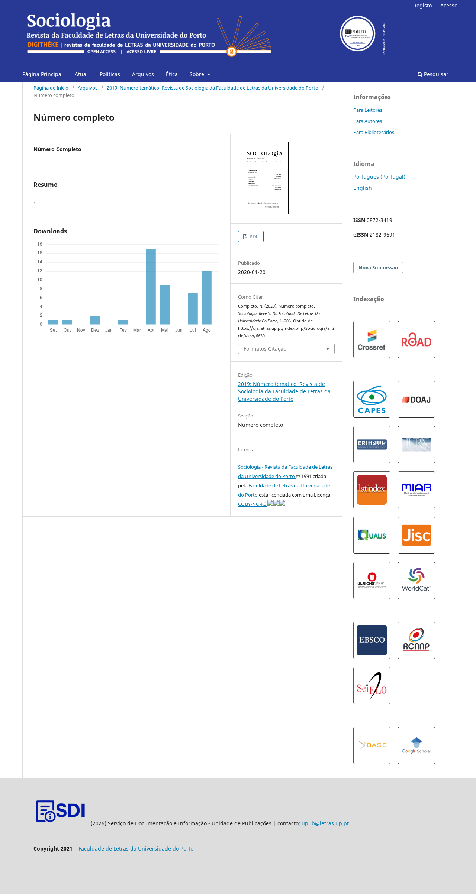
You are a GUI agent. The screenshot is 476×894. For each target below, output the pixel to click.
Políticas (110, 74)
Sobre (198, 74)
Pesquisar (435, 74)
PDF (253, 236)
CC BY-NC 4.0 (252, 504)
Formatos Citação (265, 348)
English (362, 187)
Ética (172, 74)
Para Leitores (367, 110)
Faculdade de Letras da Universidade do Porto (135, 848)
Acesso (448, 5)
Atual (81, 74)
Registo (422, 5)
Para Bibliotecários (373, 132)
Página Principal (42, 74)
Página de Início (50, 87)
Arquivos (143, 74)
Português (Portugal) (379, 176)
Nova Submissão (378, 267)
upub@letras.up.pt (325, 823)
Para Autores (367, 121)
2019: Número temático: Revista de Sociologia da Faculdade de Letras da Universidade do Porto (212, 87)
